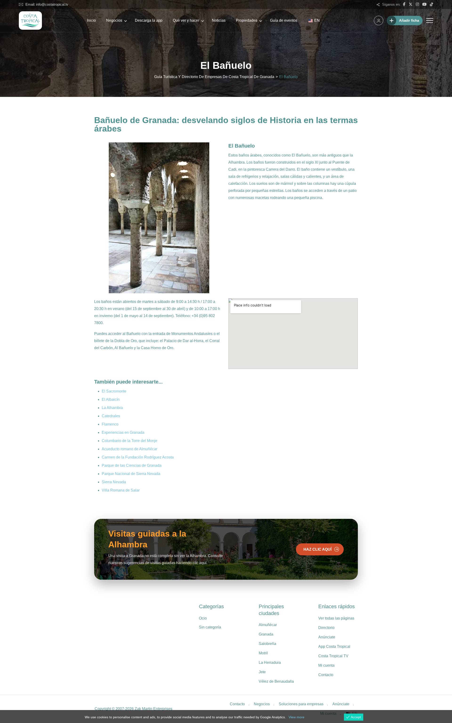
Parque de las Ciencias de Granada (131, 465)
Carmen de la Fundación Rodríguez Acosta (138, 457)
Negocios (114, 20)
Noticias (219, 20)
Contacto (325, 675)
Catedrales (111, 416)
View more (296, 717)
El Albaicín (111, 399)
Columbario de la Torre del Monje (129, 441)
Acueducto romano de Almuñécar (129, 449)
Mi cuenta (326, 665)
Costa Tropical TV (333, 656)
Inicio (91, 20)
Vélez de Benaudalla (276, 681)
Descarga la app (148, 20)
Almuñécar (268, 625)
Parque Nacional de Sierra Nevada (131, 474)
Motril (263, 653)
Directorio (326, 628)
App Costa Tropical (334, 647)
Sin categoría (210, 627)
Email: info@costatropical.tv (46, 4)
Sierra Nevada (114, 482)
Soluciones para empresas (301, 704)
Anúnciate (326, 637)
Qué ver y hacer (186, 20)
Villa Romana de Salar (121, 490)
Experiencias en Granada (123, 432)
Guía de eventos (283, 20)
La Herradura (270, 663)
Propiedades (246, 20)
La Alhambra (112, 408)
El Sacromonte (114, 391)
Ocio (203, 618)
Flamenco (110, 424)
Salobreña (267, 644)
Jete (262, 672)
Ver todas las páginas (336, 618)
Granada (266, 634)
